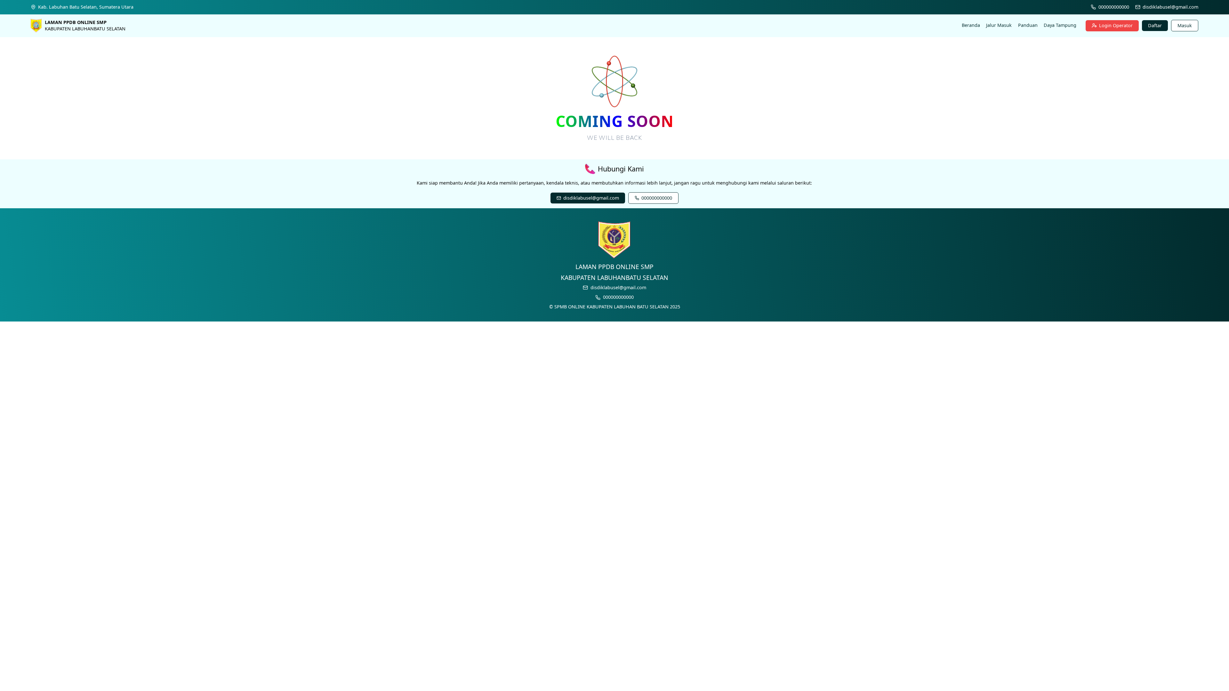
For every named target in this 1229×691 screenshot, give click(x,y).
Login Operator (1116, 25)
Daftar (1155, 25)
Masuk (1184, 25)
